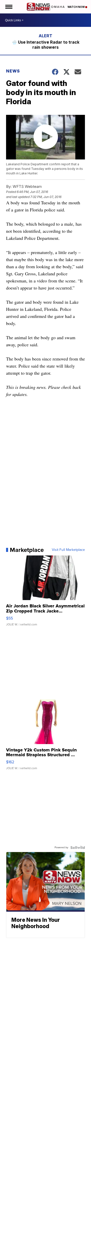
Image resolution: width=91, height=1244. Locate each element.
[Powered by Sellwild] (77, 847)
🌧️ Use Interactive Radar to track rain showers (45, 45)
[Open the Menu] (8, 6)
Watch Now (76, 6)
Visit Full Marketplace (68, 550)
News (13, 71)
